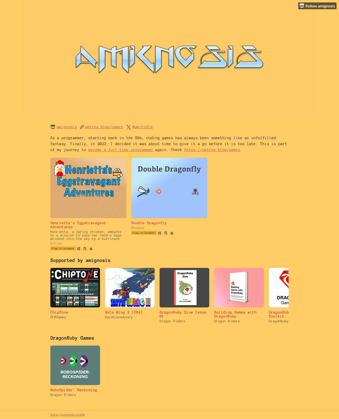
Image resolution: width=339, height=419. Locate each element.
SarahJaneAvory (119, 317)
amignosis (67, 127)
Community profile (72, 415)
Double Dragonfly (149, 223)
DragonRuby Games (72, 338)
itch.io (54, 415)
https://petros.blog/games (212, 150)
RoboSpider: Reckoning (73, 390)
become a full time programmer (120, 150)
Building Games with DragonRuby (235, 314)
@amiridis (143, 127)
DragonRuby (279, 321)
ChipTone (59, 312)
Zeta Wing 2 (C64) (124, 312)
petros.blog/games (104, 127)
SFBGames (58, 317)
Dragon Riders (172, 321)
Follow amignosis (320, 5)
